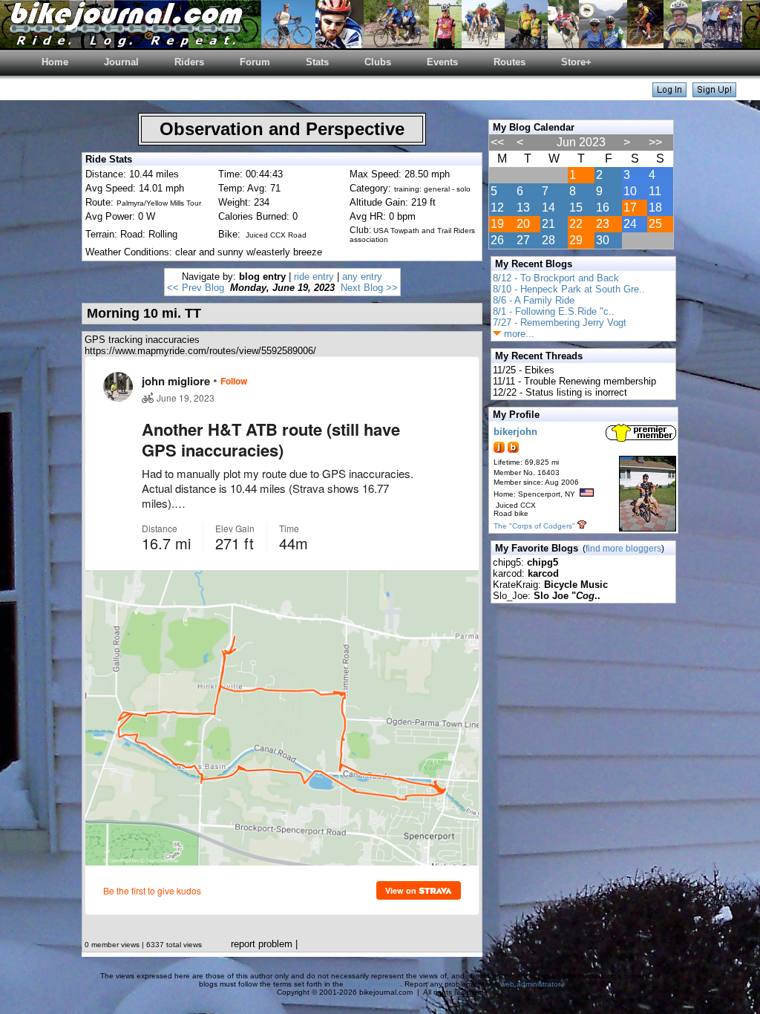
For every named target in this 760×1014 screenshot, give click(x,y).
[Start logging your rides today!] (714, 93)
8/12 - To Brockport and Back (556, 278)
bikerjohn (515, 431)
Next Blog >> (369, 287)
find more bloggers (623, 548)
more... (517, 333)
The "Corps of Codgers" (534, 526)
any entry (362, 276)
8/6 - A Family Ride (533, 300)
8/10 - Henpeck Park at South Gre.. (569, 289)
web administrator (530, 984)
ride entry (314, 276)
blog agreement (373, 984)
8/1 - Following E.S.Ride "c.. (554, 311)
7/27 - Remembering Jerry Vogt (559, 322)
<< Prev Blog (195, 287)
